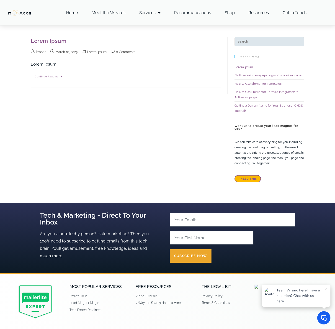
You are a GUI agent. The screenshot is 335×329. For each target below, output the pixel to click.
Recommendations (192, 12)
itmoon (41, 52)
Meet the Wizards (109, 12)
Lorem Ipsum (49, 41)
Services (147, 12)
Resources (258, 12)
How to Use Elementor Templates (257, 83)
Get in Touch (295, 12)
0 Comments (125, 52)
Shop (230, 12)
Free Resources (153, 286)
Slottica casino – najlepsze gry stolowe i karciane (268, 75)
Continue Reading (50, 75)
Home (72, 12)
